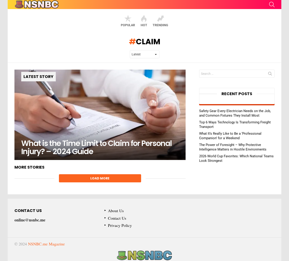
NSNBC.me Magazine (46, 244)
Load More (100, 178)
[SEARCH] (272, 4)
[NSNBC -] (144, 255)
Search (270, 75)
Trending (160, 25)
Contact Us (117, 218)
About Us (116, 210)
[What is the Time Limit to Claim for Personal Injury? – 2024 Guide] (100, 115)
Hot (144, 25)
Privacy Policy (120, 225)
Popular (128, 25)
